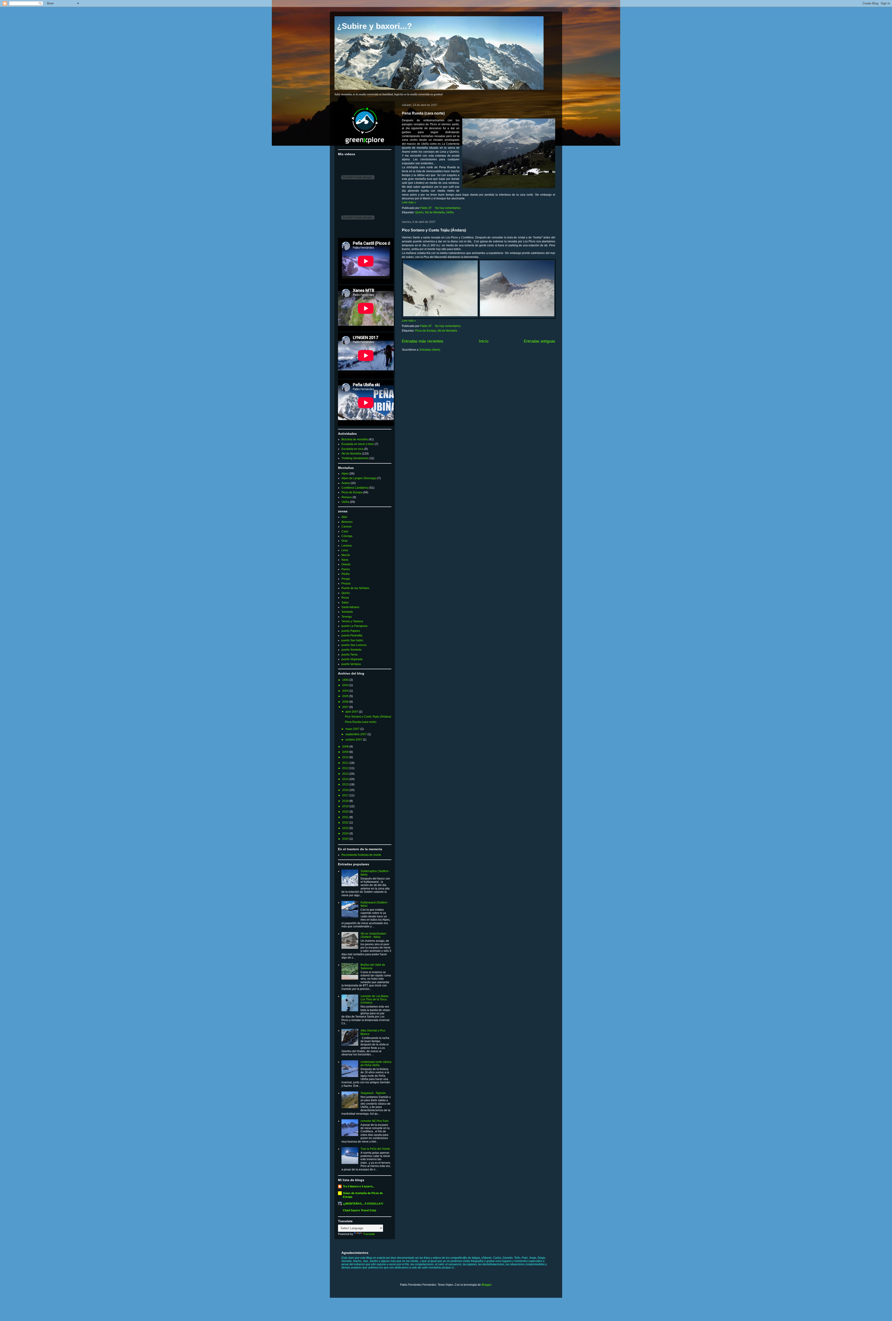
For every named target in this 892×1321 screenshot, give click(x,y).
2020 (345, 811)
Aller (344, 517)
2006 (345, 701)
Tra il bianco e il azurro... (358, 1186)
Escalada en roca (352, 449)
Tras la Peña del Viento (375, 1148)
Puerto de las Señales (355, 588)
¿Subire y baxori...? (374, 25)
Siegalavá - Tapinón (373, 1093)
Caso (344, 531)
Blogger (486, 1284)
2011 (345, 762)
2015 (345, 784)
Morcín (345, 555)
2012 (345, 768)
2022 (345, 822)
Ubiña (450, 212)
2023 (345, 828)
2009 (345, 752)
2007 (345, 707)
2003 (345, 685)
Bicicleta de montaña (354, 439)
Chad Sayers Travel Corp (359, 1210)
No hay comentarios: (448, 208)
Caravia (346, 526)
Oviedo (346, 564)
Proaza (346, 583)
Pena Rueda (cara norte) (423, 113)
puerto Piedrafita (351, 635)
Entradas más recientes (422, 341)
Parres (345, 569)
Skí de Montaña (435, 212)
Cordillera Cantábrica (355, 487)
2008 (345, 746)
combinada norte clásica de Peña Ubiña (376, 1063)
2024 (345, 833)
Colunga (346, 536)
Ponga (345, 578)
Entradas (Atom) (430, 349)
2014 (345, 779)
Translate (369, 1234)
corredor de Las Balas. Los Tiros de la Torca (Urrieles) (375, 1000)
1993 (345, 680)
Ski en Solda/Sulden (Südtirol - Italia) (373, 935)
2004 (345, 690)
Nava (344, 559)
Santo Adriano (350, 607)
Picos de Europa (425, 330)
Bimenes (347, 522)
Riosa (345, 597)
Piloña (345, 574)
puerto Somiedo (351, 649)
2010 (345, 757)
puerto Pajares (350, 630)
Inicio (483, 341)
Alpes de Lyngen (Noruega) (359, 478)
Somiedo (347, 611)
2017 (345, 795)
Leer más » (409, 202)
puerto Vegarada (352, 659)
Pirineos (346, 497)
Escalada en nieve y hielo (357, 444)
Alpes (345, 473)
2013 (345, 773)
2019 (345, 806)
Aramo (345, 483)
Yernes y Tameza (352, 621)
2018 (345, 801)
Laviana (346, 545)
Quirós (419, 212)
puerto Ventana (351, 664)
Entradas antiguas (539, 341)
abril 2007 (352, 711)
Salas (345, 602)
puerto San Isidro (352, 640)
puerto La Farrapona (354, 626)
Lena (344, 550)
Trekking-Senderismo (355, 458)
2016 (345, 790)
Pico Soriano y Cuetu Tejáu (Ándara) (434, 230)
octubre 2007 (354, 739)
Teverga (346, 616)
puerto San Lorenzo (354, 645)
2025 (345, 838)
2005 (345, 696)
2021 (345, 817)
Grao (344, 540)
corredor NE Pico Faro (375, 1121)
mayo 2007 (352, 729)
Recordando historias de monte (361, 855)
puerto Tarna (349, 654)
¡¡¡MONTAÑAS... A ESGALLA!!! (363, 1203)
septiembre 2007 (356, 734)
